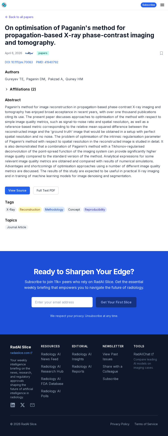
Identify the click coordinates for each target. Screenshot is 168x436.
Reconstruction (30, 209)
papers (43, 53)
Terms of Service (146, 424)
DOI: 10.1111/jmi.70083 (19, 62)
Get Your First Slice (116, 302)
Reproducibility (95, 209)
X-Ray (11, 209)
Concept (74, 209)
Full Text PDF (46, 190)
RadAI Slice (20, 347)
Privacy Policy (119, 424)
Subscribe (148, 4)
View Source (17, 190)
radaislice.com (20, 353)
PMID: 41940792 (47, 62)
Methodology (54, 209)
